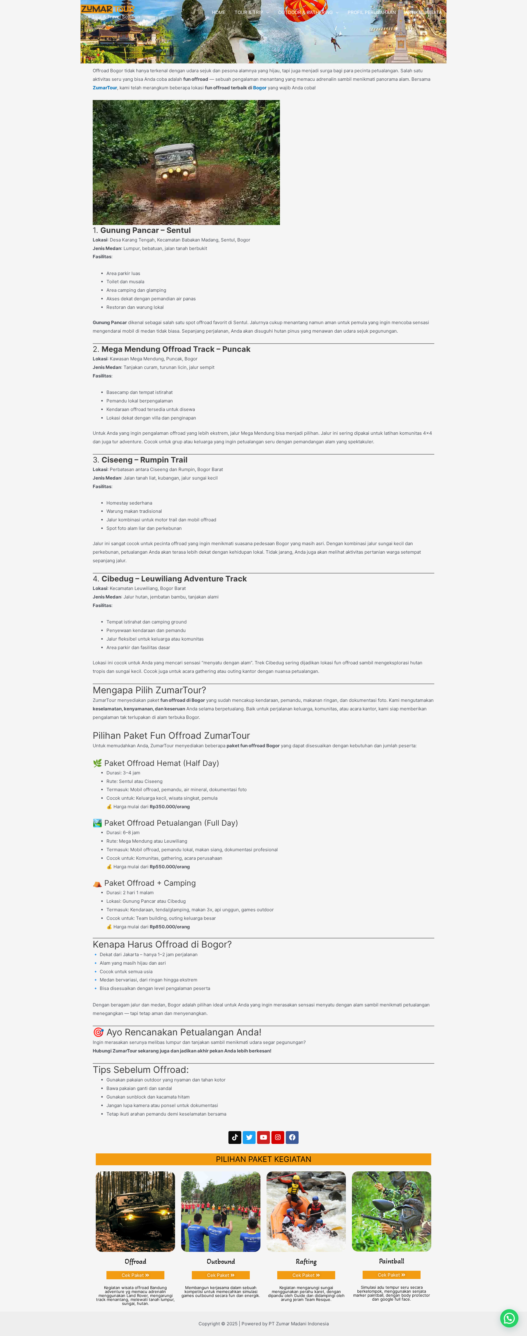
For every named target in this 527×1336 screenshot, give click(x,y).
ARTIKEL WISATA (423, 12)
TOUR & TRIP (249, 12)
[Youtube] (263, 1137)
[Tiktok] (234, 1137)
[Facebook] (292, 1137)
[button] (509, 1318)
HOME (218, 12)
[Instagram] (277, 1137)
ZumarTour (105, 88)
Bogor (260, 88)
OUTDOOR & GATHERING (305, 12)
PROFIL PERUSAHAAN (372, 12)
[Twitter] (249, 1137)
